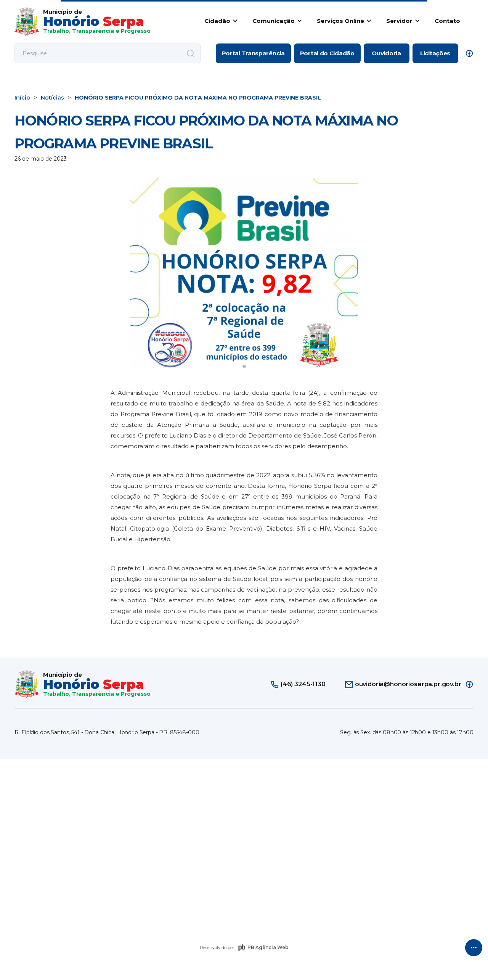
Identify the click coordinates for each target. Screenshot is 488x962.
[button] (219, 20)
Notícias (52, 97)
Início (22, 97)
